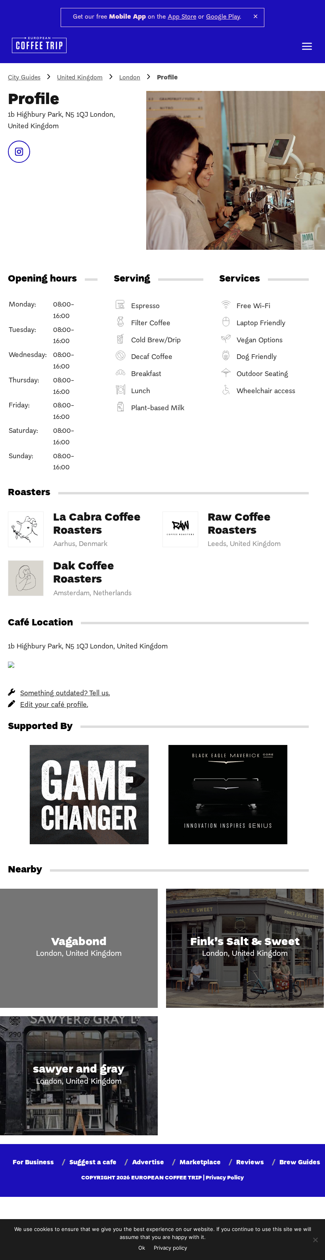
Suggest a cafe (93, 1163)
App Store (182, 17)
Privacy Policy (225, 1178)
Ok (141, 1248)
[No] (315, 1240)
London (129, 78)
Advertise (148, 1163)
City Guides (24, 78)
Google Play (223, 17)
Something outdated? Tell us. (65, 693)
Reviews (250, 1163)
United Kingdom (80, 78)
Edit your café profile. (54, 705)
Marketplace (200, 1163)
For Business (33, 1163)
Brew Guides (299, 1163)
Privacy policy (170, 1248)
